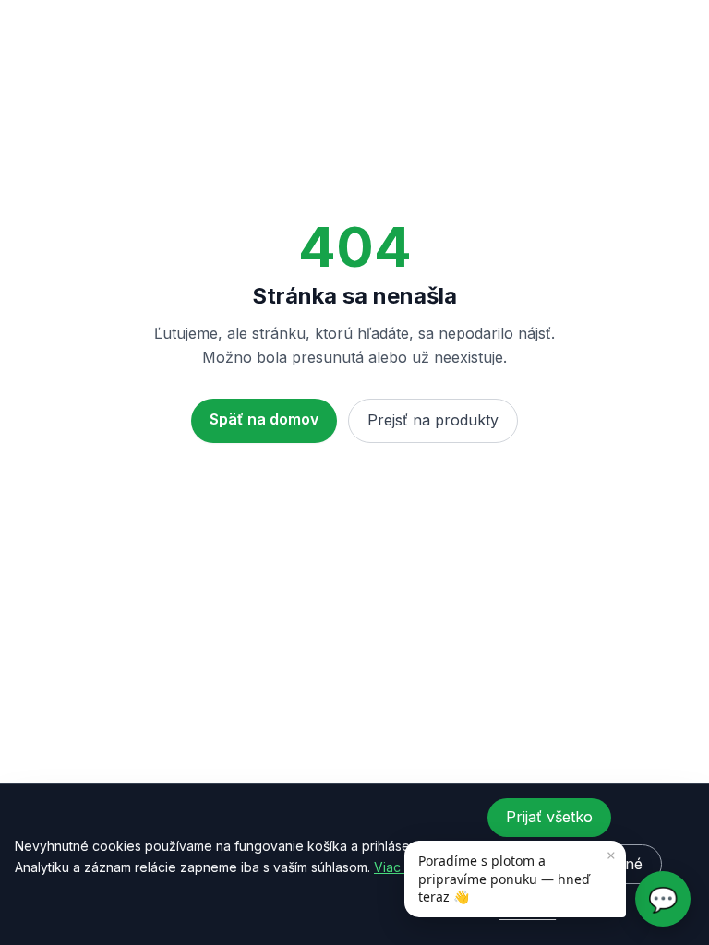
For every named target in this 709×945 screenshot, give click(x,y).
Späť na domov (264, 419)
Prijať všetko (549, 816)
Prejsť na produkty (433, 420)
